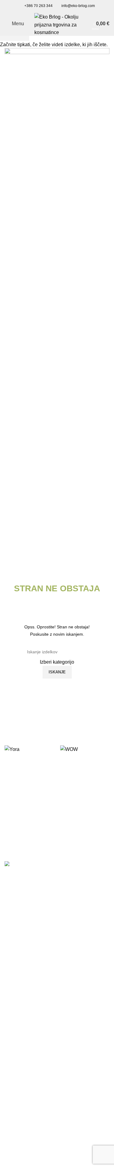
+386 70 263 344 (38, 6)
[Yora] (29, 749)
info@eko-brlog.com (78, 6)
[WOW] (85, 749)
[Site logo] (57, 23)
